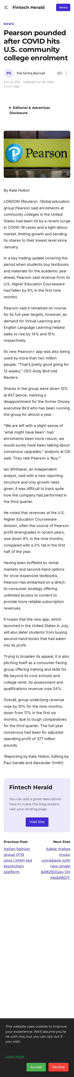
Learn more (15, 1056)
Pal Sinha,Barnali (31, 73)
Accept (36, 1067)
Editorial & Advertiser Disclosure (29, 110)
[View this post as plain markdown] (60, 73)
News (63, 7)
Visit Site (37, 822)
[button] (6, 7)
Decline (58, 1067)
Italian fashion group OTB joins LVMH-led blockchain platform (18, 860)
